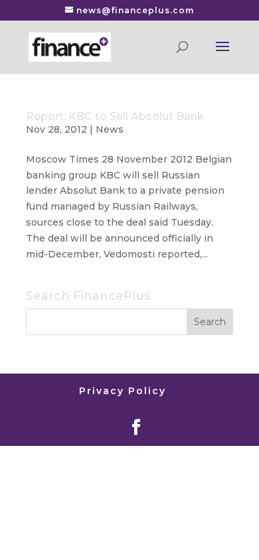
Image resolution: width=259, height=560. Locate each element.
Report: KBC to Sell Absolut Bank (115, 116)
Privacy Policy (122, 391)
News (110, 129)
